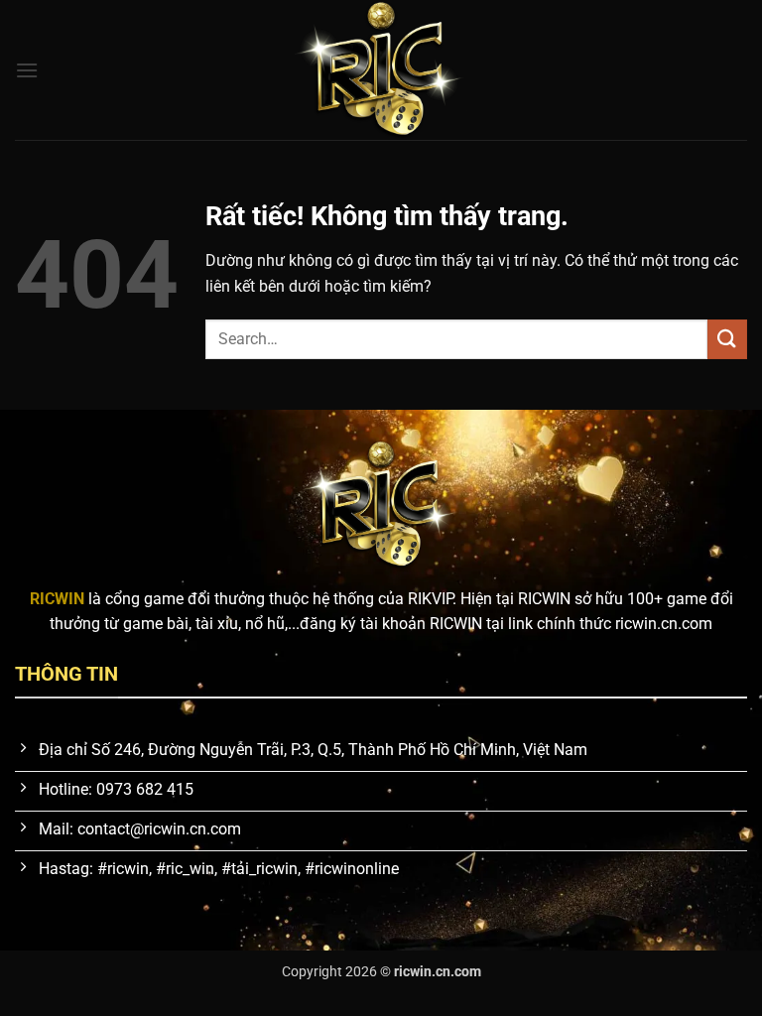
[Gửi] (727, 338)
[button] (27, 70)
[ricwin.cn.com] (381, 70)
